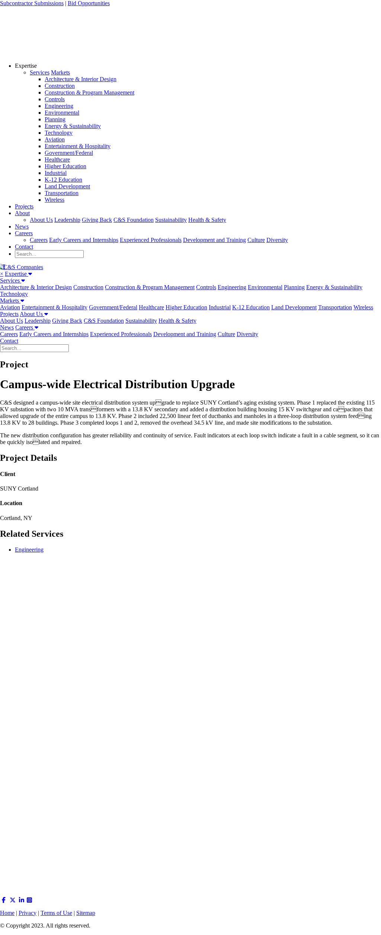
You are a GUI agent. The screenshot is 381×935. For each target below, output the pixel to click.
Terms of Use (56, 913)
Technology (59, 133)
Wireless (54, 200)
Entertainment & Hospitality (78, 146)
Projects (24, 206)
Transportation (62, 193)
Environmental (62, 112)
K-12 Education (63, 179)
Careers (24, 233)
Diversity (277, 240)
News (22, 226)
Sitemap (85, 913)
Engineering (59, 106)
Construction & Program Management (89, 92)
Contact (24, 246)
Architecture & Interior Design (80, 79)
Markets (60, 72)
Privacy (27, 913)
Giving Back (97, 220)
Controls (55, 99)
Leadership (67, 220)
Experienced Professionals (151, 240)
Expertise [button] (16, 274)
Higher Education (65, 166)
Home (7, 913)
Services (39, 72)
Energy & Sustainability (73, 126)
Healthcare (57, 159)
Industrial (56, 173)
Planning (55, 119)
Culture (256, 240)
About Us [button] (32, 314)
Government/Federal (69, 153)
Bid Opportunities (89, 3)
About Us (41, 220)
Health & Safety (207, 220)
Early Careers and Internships (83, 240)
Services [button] (10, 280)
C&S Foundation (133, 220)
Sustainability (171, 220)
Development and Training (214, 240)
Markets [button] (10, 300)
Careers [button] (25, 327)
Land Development (67, 186)
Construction (60, 86)
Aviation (55, 139)
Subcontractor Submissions (32, 3)
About (22, 213)
